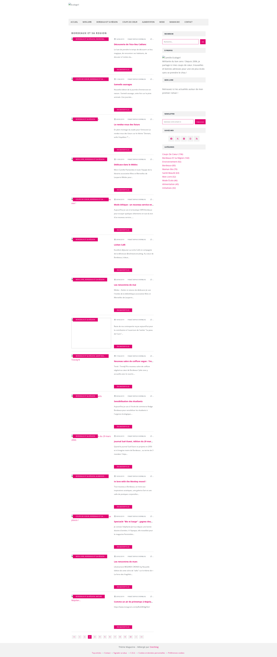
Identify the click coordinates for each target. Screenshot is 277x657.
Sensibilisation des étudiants (128, 401)
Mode (162, 22)
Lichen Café (119, 244)
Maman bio (175, 22)
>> (141, 637)
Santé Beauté (101, 356)
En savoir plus (123, 70)
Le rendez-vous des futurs (127, 124)
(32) (169, 188)
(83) (169, 165)
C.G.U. (132, 653)
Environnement (102, 39)
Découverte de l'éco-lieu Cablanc (130, 44)
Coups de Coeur (82, 79)
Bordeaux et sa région (107, 22)
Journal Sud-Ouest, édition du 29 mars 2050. (136, 441)
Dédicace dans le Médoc (126, 164)
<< (74, 637)
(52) (169, 176)
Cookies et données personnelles (151, 653)
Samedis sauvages (123, 84)
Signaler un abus (120, 653)
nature (99, 596)
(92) (171, 161)
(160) (175, 158)
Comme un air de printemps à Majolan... (134, 601)
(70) (169, 169)
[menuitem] (74, 22)
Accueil (74, 22)
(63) (170, 173)
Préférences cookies (176, 653)
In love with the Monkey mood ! (130, 481)
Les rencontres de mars (125, 561)
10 (130, 637)
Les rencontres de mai (125, 284)
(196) (172, 154)
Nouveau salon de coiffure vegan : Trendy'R (135, 361)
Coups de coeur (129, 22)
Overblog (154, 647)
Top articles (96, 653)
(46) (169, 180)
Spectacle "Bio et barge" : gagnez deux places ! (137, 521)
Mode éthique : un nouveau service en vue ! (135, 204)
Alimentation (148, 22)
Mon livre (87, 22)
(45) (170, 184)
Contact (188, 22)
